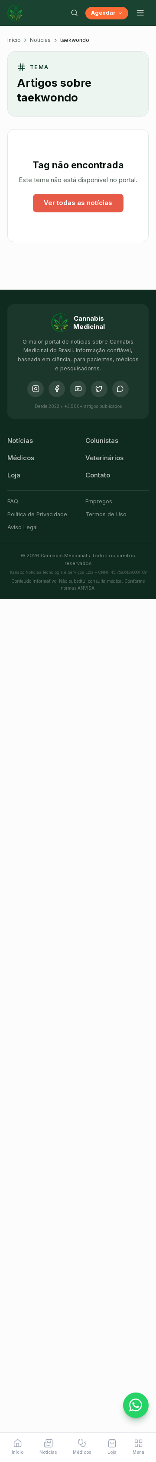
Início (14, 40)
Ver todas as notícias (78, 203)
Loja (13, 475)
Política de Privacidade (37, 514)
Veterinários (104, 458)
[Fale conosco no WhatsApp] (136, 1405)
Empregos (98, 501)
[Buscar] (74, 13)
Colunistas (101, 441)
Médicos (20, 458)
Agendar (103, 12)
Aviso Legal (22, 527)
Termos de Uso (106, 514)
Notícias (40, 40)
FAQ (12, 501)
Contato (97, 475)
